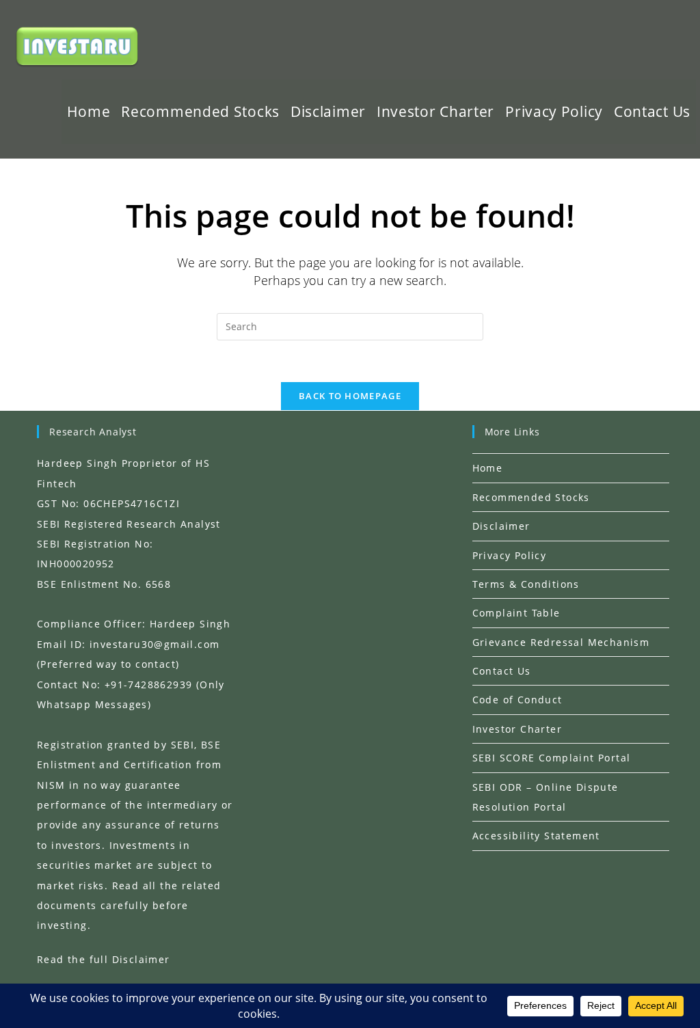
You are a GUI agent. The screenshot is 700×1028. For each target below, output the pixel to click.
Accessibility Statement (536, 835)
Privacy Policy (509, 555)
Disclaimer (501, 525)
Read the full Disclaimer (103, 959)
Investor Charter (517, 728)
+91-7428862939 (149, 684)
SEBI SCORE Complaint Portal (551, 757)
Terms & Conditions (526, 584)
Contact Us (501, 670)
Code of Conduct (517, 699)
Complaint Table (516, 612)
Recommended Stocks (531, 497)
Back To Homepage (350, 396)
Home (487, 467)
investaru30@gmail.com (154, 644)
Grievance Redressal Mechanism (561, 642)
